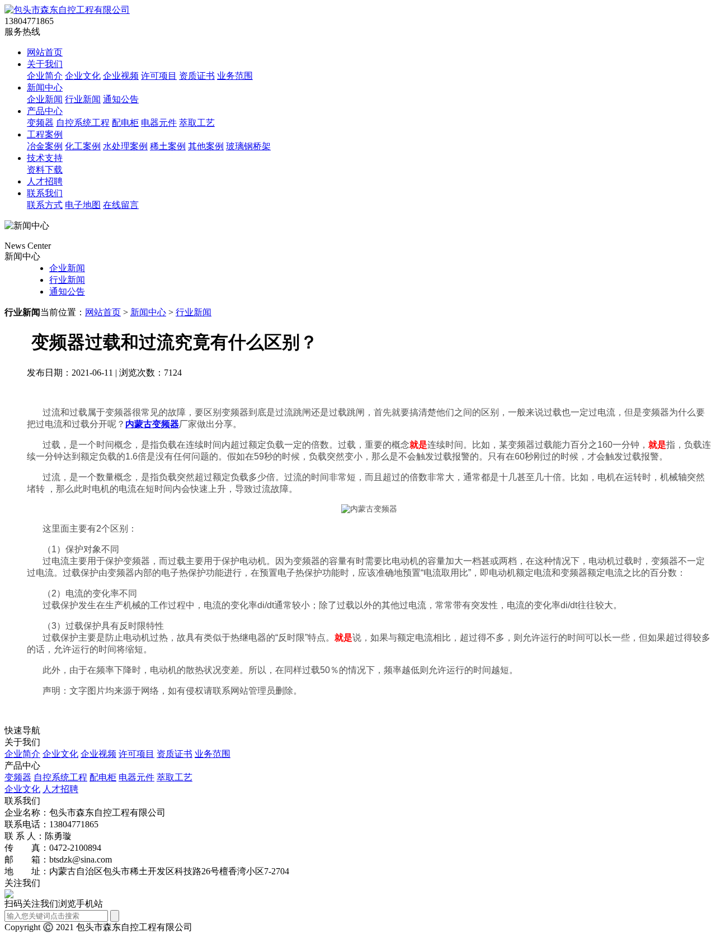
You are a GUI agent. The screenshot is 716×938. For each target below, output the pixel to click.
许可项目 (159, 75)
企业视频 (121, 75)
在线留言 (121, 205)
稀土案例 (168, 146)
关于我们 (45, 64)
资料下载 (45, 169)
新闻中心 (45, 87)
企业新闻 (45, 99)
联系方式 (45, 205)
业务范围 (235, 75)
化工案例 (83, 146)
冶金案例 (45, 146)
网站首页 (45, 52)
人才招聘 (45, 181)
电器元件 (159, 122)
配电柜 (125, 122)
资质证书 (197, 75)
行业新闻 (83, 99)
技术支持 (45, 158)
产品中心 (45, 111)
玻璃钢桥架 (248, 146)
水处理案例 (125, 146)
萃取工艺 (197, 122)
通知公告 (121, 99)
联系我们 (45, 193)
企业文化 (83, 75)
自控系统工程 (83, 122)
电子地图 (83, 205)
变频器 (40, 122)
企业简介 (45, 75)
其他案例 (206, 146)
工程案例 (45, 134)
